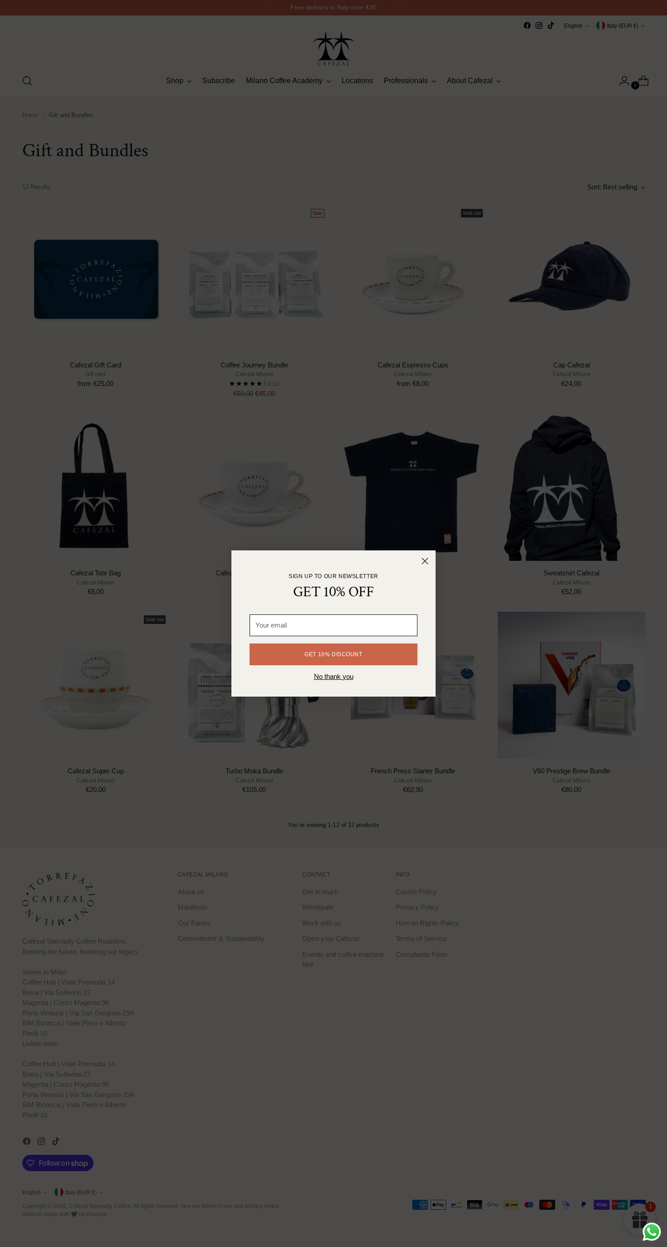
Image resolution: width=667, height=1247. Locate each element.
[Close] (425, 561)
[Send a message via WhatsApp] (651, 1231)
